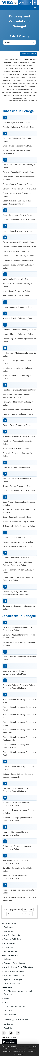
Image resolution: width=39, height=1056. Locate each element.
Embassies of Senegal (29, 54)
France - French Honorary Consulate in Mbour (19, 723)
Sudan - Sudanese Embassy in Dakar (18, 522)
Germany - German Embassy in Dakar (19, 251)
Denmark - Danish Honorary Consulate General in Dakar (15, 672)
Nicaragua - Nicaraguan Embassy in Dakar (18, 403)
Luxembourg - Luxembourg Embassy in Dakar (19, 340)
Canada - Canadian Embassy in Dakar (19, 172)
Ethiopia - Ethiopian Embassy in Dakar (19, 220)
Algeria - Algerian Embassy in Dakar (18, 123)
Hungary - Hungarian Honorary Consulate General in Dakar (16, 789)
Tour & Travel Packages (14, 971)
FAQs (6, 1002)
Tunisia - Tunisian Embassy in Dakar (18, 542)
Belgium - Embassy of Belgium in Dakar (17, 139)
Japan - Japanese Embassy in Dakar (18, 307)
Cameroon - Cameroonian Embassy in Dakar (19, 166)
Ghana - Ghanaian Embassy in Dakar (18, 256)
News (6, 998)
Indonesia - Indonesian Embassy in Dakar (17, 285)
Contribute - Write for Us (14, 1007)
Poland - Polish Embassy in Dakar (17, 449)
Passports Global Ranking (14, 963)
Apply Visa (8, 927)
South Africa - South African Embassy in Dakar (19, 511)
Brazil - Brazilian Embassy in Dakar (17, 146)
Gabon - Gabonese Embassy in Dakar (19, 242)
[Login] (35, 2)
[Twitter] (11, 1033)
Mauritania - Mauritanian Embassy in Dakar (18, 369)
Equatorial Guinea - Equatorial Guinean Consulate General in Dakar (19, 686)
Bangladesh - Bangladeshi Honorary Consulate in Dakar (18, 628)
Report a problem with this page (19, 914)
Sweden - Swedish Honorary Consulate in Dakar (15, 877)
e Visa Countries (11, 952)
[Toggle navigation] (35, 7)
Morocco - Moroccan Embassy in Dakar (17, 377)
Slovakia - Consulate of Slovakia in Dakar (17, 869)
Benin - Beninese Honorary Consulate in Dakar (19, 644)
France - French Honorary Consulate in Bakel (19, 701)
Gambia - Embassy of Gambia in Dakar (19, 247)
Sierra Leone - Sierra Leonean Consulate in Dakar (15, 862)
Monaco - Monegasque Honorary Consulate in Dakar (17, 819)
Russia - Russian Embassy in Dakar (17, 486)
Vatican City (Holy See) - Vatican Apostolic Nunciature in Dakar (17, 593)
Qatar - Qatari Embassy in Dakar (17, 467)
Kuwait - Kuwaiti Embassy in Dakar (18, 318)
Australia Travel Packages (14, 975)
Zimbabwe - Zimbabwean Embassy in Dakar (19, 607)
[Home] (9, 2)
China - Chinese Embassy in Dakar (17, 184)
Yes (25, 909)
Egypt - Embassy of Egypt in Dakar (17, 215)
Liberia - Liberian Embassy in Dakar (18, 334)
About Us (8, 1028)
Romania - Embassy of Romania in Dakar (17, 480)
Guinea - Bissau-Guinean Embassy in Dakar (18, 266)
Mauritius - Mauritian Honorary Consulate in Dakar (16, 804)
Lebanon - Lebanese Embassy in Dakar (19, 330)
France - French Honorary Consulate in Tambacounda (19, 738)
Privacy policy (16, 1054)
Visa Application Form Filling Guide (18, 967)
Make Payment (10, 943)
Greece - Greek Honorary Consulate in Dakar (19, 768)
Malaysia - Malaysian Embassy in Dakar (17, 362)
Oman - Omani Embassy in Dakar (17, 425)
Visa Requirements (12, 935)
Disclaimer (8, 1011)
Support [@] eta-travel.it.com (16, 1020)
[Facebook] (4, 1033)
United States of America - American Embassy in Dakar (18, 579)
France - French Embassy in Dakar (17, 231)
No (31, 909)
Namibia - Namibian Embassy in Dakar (19, 390)
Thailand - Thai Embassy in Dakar (17, 538)
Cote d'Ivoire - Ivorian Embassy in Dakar (17, 194)
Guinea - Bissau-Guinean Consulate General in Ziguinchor (18, 775)
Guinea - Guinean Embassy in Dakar (18, 260)
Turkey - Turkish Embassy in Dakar (17, 547)
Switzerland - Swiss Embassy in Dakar (19, 526)
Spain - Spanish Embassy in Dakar (17, 517)
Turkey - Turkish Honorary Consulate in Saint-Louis (19, 899)
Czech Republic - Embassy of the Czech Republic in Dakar (17, 202)
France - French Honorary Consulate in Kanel (19, 708)
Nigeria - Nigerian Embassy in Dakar (18, 414)
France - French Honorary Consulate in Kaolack (19, 716)
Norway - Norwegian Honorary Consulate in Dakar (16, 833)
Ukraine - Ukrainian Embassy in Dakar (19, 558)
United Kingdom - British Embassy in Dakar (18, 571)
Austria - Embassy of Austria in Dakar (19, 127)
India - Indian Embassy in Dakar (16, 279)
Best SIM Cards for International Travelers (18, 992)
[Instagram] (18, 1033)
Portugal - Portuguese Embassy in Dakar (17, 454)
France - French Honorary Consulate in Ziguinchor (19, 753)
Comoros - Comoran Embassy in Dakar (19, 189)
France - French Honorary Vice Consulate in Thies (16, 746)
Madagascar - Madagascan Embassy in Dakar (19, 354)
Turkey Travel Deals (12, 984)
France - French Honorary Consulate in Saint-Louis (19, 731)
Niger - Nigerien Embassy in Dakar (17, 409)
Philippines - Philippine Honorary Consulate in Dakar (17, 847)
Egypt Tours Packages (13, 980)
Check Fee (8, 947)
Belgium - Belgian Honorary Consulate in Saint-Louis (19, 636)
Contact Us (8, 1024)
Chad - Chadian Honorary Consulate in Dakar (19, 658)
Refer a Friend (10, 1015)
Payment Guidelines (12, 939)
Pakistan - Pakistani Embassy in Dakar (19, 437)
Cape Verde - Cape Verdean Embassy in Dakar (19, 178)
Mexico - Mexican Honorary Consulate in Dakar (19, 811)
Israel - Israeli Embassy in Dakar (16, 291)
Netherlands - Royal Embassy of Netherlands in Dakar (16, 395)
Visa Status (8, 931)
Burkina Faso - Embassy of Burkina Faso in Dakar (17, 152)
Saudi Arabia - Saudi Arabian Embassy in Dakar (19, 503)
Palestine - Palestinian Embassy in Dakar (17, 442)
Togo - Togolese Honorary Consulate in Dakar (19, 891)
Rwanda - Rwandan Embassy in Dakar (19, 491)
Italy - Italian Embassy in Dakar (16, 296)
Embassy (7, 959)
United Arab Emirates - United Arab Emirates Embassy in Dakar (18, 563)
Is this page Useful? (13, 909)
